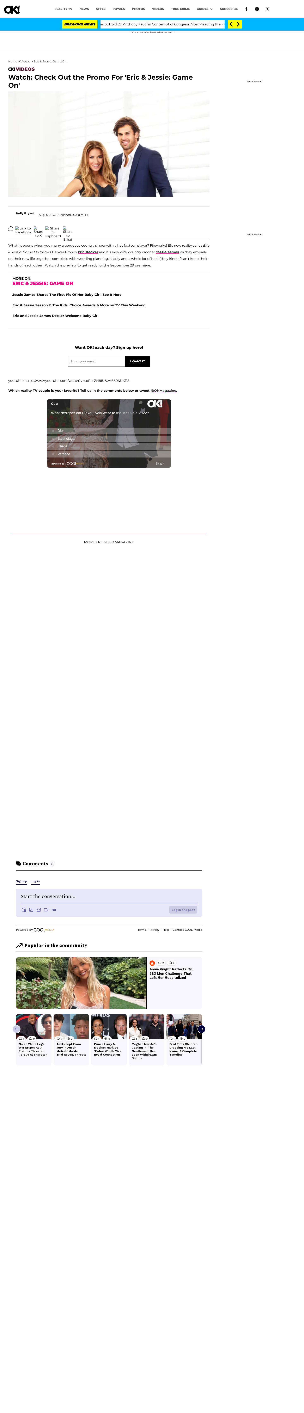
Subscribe (229, 9)
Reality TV (63, 9)
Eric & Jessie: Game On (50, 61)
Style (100, 9)
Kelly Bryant (25, 213)
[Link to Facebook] (246, 9)
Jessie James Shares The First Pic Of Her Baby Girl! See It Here (67, 295)
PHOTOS (138, 9)
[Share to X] (38, 228)
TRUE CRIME (180, 9)
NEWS (84, 9)
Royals (119, 9)
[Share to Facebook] (23, 228)
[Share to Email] (68, 228)
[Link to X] (267, 9)
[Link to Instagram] (257, 9)
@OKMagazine (163, 391)
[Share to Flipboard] (53, 228)
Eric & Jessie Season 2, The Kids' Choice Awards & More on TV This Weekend (79, 305)
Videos (25, 61)
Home (12, 61)
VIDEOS (158, 9)
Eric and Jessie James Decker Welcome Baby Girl (55, 316)
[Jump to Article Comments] (10, 228)
